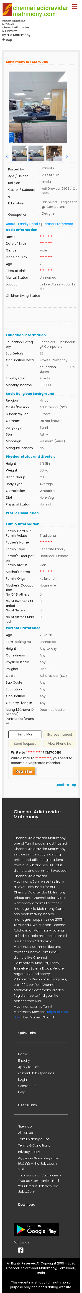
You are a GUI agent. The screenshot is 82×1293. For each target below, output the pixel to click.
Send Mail (25, 734)
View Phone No (59, 743)
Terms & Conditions (34, 1145)
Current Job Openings (36, 1073)
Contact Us (27, 1086)
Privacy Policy (29, 1151)
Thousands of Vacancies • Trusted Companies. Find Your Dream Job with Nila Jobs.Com (39, 1183)
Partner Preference (58, 224)
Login (22, 1079)
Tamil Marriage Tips (34, 1139)
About (10, 224)
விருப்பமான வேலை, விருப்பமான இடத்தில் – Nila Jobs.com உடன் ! (38, 1163)
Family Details (29, 224)
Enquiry (24, 1060)
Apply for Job (29, 1067)
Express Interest (59, 734)
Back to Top (66, 785)
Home (23, 1054)
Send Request (25, 743)
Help (21, 1092)
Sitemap (25, 1126)
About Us (25, 1132)
